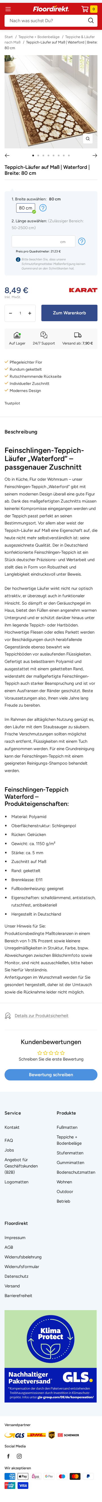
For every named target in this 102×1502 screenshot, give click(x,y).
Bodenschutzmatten (76, 1172)
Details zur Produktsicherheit (42, 1015)
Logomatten (16, 1181)
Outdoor (65, 1191)
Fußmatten (67, 1127)
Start (9, 37)
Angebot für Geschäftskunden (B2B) (21, 1166)
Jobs (9, 1150)
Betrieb (63, 1201)
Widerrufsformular (22, 1266)
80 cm (25, 208)
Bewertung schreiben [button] (51, 1074)
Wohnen (64, 1181)
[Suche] (51, 21)
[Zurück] (7, 155)
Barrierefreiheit (18, 1295)
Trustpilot (12, 403)
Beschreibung (21, 432)
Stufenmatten (70, 1152)
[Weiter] (95, 155)
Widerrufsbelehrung (23, 1257)
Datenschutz (16, 1276)
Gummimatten (70, 1162)
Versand (12, 1286)
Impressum (15, 1237)
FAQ (9, 1140)
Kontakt (12, 1127)
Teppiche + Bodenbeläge (39, 37)
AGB (9, 1247)
